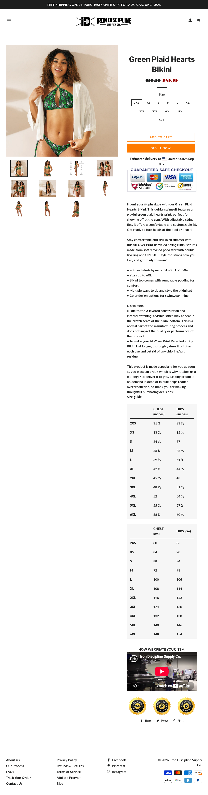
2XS (137, 102)
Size (162, 94)
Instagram (118, 772)
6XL (162, 120)
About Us (13, 760)
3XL (155, 111)
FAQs (10, 772)
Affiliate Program (69, 777)
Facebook (118, 760)
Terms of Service (69, 772)
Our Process (15, 766)
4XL (168, 111)
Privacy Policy (67, 760)
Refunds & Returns (70, 766)
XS (149, 102)
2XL (142, 111)
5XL (181, 111)
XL (188, 102)
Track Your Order (18, 777)
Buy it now (161, 148)
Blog (60, 783)
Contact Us (14, 783)
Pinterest (118, 766)
